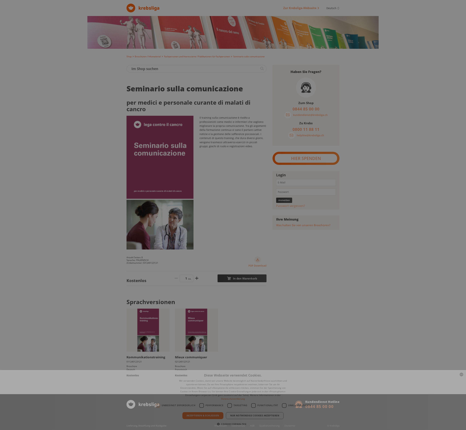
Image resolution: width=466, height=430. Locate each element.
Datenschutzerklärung (233, 398)
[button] (233, 424)
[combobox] (461, 374)
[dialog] (233, 400)
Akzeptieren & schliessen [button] (203, 415)
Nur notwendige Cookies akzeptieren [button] (254, 415)
